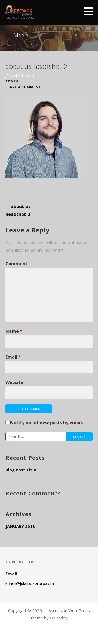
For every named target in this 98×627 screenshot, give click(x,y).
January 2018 (20, 526)
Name (13, 331)
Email (13, 357)
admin (11, 81)
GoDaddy (59, 617)
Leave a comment (23, 87)
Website (14, 382)
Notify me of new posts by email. (46, 423)
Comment (16, 264)
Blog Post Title (20, 469)
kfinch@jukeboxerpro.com (29, 583)
